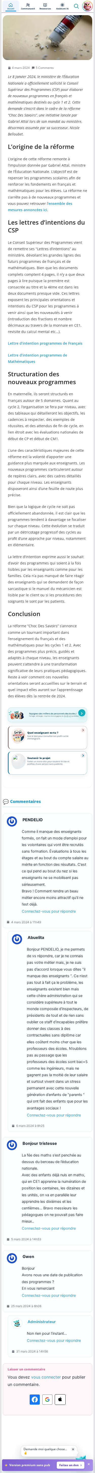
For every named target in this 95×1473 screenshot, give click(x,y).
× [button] (73, 1449)
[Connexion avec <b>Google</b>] (47, 1400)
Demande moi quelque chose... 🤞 (45, 1451)
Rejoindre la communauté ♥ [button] (81, 712)
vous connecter (46, 1377)
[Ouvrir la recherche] (76, 6)
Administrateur (42, 1321)
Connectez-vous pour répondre (49, 911)
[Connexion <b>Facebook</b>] (35, 1400)
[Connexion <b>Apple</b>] (60, 1400)
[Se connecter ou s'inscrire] (87, 6)
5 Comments (45, 68)
